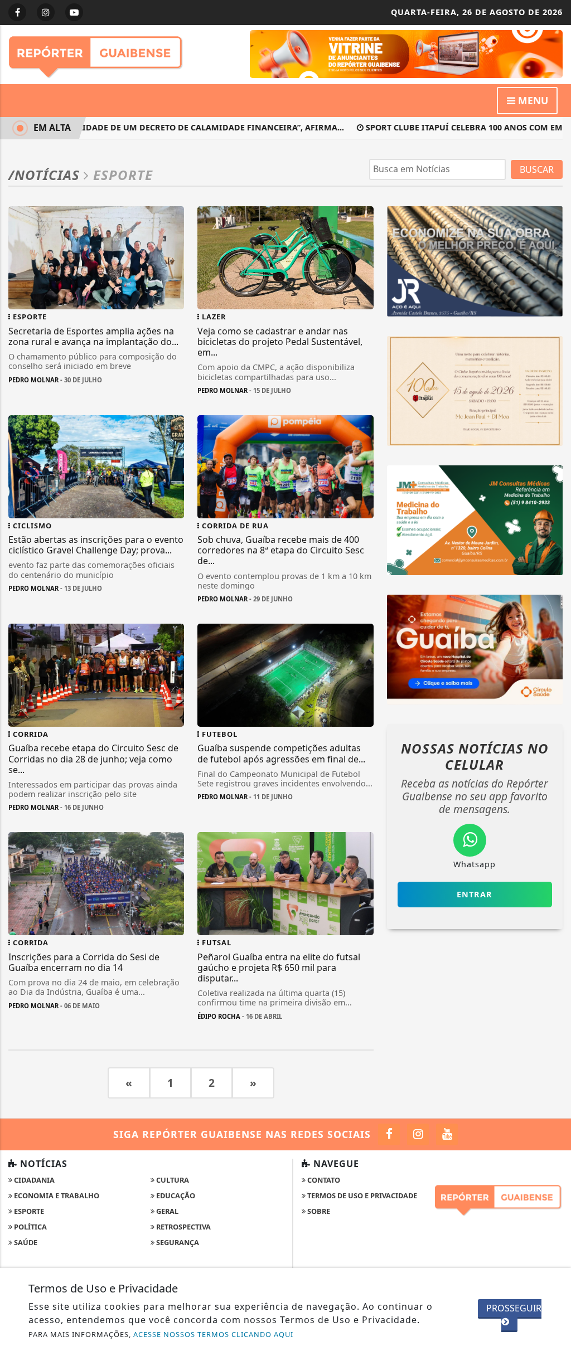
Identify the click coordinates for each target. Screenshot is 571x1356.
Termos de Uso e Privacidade (361, 1195)
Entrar (474, 894)
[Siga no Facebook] (17, 12)
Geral (166, 1211)
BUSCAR (537, 169)
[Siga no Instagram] (46, 12)
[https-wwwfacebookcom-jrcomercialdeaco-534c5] (475, 260)
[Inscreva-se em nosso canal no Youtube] (447, 1134)
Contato (323, 1180)
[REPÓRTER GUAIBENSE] (406, 53)
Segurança (176, 1242)
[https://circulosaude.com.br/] (475, 649)
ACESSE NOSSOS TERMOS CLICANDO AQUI (213, 1334)
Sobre (318, 1211)
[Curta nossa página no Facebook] (389, 1134)
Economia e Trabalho (55, 1195)
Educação (174, 1195)
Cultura (171, 1180)
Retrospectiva (182, 1227)
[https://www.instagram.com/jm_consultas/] (475, 519)
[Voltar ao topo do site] (554, 814)
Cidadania (33, 1180)
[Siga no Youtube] (74, 12)
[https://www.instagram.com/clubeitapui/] (475, 389)
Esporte (28, 1211)
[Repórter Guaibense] (96, 53)
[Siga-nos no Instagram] (418, 1134)
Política (29, 1227)
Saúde (24, 1242)
